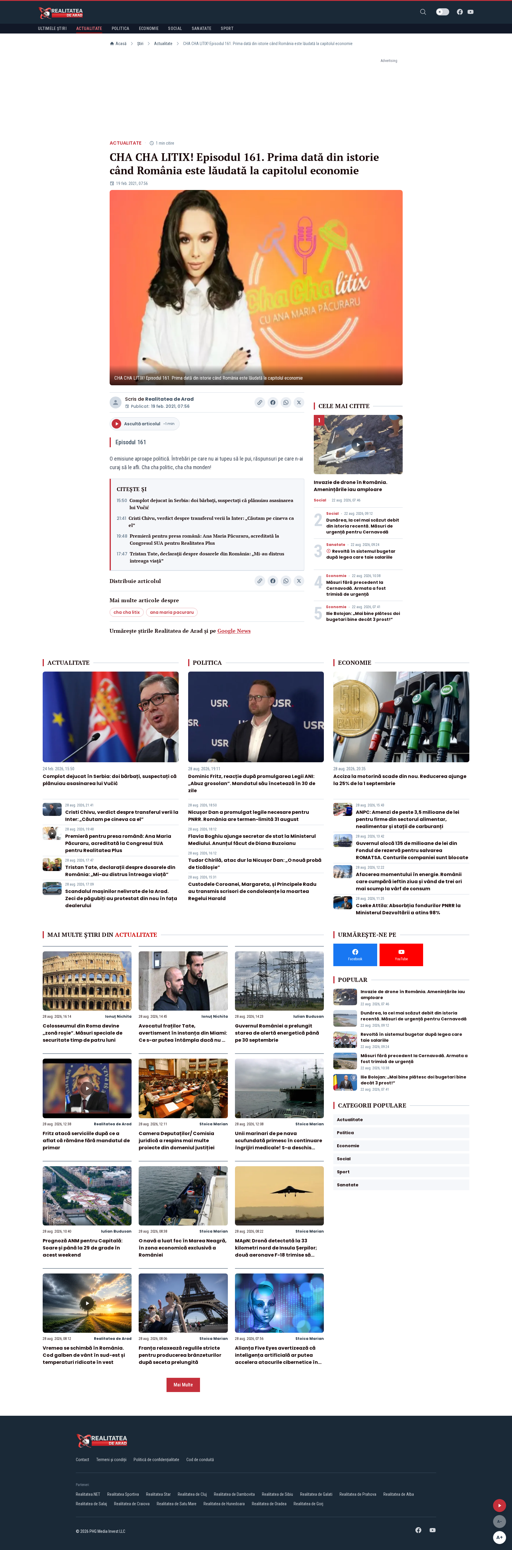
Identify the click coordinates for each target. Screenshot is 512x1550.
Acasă (121, 43)
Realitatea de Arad (169, 399)
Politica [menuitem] (120, 28)
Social (320, 500)
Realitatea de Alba (398, 1494)
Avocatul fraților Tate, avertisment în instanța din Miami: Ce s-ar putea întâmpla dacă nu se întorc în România (183, 1036)
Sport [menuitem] (227, 28)
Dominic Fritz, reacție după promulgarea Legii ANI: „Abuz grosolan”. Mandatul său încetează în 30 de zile (251, 783)
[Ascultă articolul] (499, 1505)
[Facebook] (459, 11)
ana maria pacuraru (172, 612)
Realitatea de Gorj (308, 1503)
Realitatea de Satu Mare (176, 1503)
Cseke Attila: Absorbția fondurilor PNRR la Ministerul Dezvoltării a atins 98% (408, 909)
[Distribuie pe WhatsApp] (286, 402)
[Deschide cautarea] (423, 12)
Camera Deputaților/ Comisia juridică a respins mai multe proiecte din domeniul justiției (177, 1140)
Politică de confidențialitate (156, 1459)
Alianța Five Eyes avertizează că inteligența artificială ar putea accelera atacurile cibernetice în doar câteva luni (276, 1359)
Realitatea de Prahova (358, 1494)
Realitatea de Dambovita (234, 1494)
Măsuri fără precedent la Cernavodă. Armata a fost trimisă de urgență (356, 588)
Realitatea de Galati (316, 1494)
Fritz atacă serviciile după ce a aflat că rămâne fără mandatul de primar (86, 1140)
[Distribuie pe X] (299, 402)
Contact (82, 1459)
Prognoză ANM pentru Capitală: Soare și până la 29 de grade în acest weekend (82, 1247)
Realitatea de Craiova (132, 1503)
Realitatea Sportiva (123, 1494)
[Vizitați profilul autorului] (115, 402)
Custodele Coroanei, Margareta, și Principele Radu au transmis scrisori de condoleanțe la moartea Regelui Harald (252, 891)
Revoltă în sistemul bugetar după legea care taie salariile (361, 554)
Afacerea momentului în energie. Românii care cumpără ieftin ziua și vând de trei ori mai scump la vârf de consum (409, 881)
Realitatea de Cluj (192, 1494)
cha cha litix (126, 612)
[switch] (442, 11)
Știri (140, 43)
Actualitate (163, 43)
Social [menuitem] (175, 28)
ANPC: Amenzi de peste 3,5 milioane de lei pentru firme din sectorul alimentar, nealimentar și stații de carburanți (407, 819)
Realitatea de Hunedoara (224, 1503)
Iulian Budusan (308, 1016)
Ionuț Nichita (118, 1016)
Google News (234, 630)
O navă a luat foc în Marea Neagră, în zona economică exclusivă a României (183, 1247)
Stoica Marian (213, 1123)
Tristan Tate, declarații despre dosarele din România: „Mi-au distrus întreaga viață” (207, 557)
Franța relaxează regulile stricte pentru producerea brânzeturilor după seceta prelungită (180, 1355)
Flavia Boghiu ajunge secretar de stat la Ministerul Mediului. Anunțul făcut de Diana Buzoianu (252, 840)
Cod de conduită (200, 1459)
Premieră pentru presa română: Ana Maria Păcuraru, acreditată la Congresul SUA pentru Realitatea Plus (204, 539)
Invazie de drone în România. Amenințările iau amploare (350, 486)
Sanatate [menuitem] (202, 28)
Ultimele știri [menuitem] (52, 28)
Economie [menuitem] (149, 28)
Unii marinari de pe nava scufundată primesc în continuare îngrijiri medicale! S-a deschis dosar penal (278, 1144)
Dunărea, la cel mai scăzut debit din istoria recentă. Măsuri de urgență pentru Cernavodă (362, 526)
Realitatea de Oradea (269, 1503)
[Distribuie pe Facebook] (273, 402)
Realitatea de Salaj (91, 1503)
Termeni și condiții (111, 1459)
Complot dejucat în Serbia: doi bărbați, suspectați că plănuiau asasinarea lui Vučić (211, 504)
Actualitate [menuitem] (89, 28)
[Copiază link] (260, 402)
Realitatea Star (158, 1494)
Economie (336, 575)
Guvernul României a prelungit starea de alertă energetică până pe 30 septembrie (277, 1033)
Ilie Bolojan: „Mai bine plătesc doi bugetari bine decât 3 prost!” (363, 616)
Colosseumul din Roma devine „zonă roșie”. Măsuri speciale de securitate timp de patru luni (82, 1033)
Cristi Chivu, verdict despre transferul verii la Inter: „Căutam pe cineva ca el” (211, 521)
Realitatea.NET (88, 1494)
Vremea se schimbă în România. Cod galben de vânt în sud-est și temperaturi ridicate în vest (84, 1355)
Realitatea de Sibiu (277, 1494)
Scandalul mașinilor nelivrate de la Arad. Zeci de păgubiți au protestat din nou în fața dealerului (121, 898)
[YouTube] (470, 11)
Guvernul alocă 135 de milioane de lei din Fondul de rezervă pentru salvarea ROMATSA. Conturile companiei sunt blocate (412, 850)
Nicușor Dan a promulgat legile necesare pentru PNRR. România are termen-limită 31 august (248, 816)
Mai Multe (183, 1385)
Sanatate (335, 544)
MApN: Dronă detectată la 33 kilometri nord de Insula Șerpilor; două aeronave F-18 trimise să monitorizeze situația (276, 1251)
